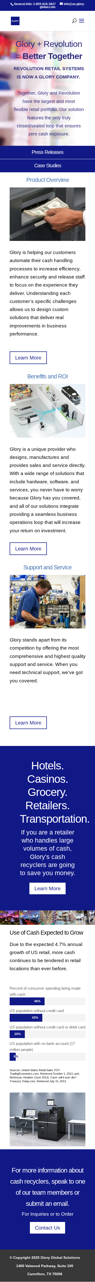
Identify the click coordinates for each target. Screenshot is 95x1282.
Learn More (28, 357)
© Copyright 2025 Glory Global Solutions (45, 1258)
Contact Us (47, 1228)
